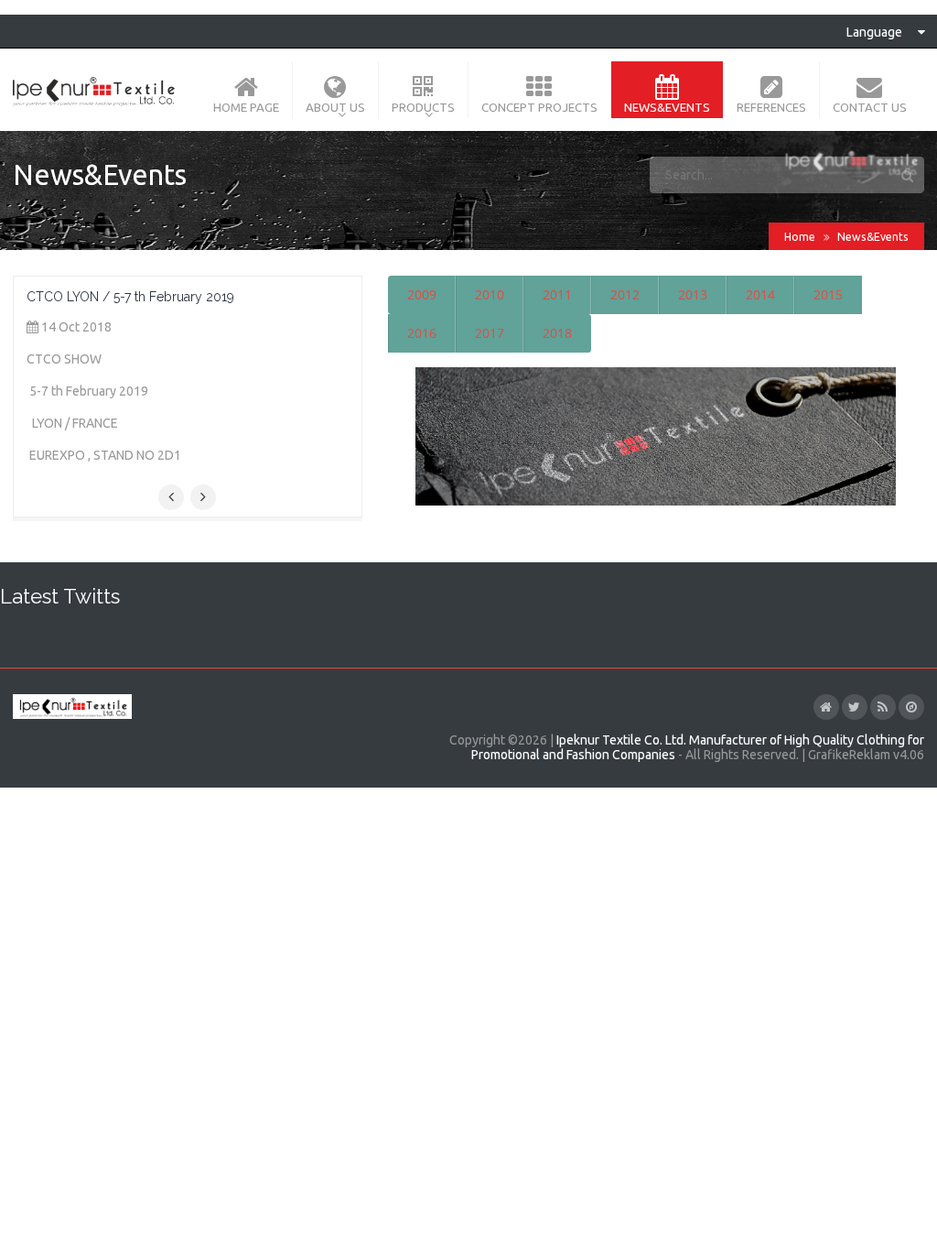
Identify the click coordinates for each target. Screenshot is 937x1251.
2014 (760, 294)
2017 (489, 333)
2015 (828, 294)
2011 (557, 294)
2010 (489, 294)
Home (799, 237)
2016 (421, 333)
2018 (557, 333)
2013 (692, 294)
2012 (625, 294)
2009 (421, 294)
